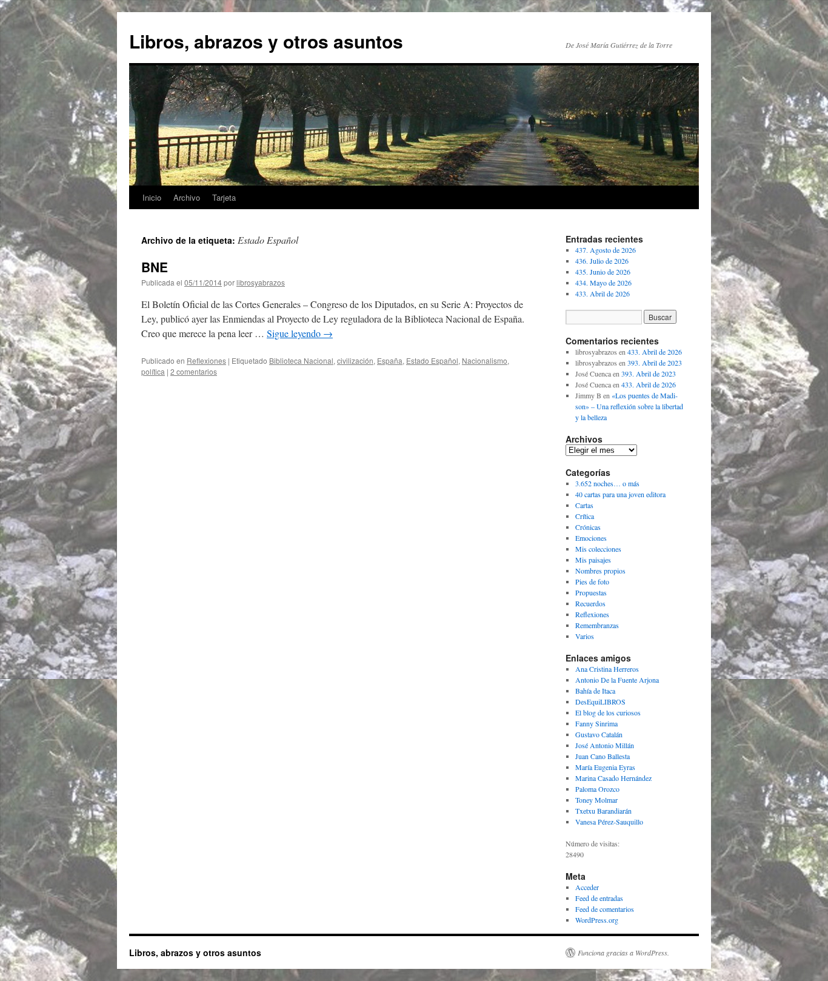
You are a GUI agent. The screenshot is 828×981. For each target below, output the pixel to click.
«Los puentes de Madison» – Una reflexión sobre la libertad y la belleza (629, 406)
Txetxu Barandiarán (603, 810)
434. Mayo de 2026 (603, 282)
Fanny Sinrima (596, 723)
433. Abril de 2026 (602, 293)
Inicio (151, 197)
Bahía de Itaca (595, 690)
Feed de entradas (599, 898)
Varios (584, 636)
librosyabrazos (260, 282)
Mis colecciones (598, 549)
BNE (154, 267)
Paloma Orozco (597, 789)
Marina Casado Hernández (613, 778)
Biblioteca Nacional (301, 360)
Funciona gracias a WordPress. (623, 952)
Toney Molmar (596, 800)
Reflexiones (206, 360)
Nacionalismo (484, 360)
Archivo (186, 197)
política (153, 371)
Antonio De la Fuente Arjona (617, 680)
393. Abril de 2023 (654, 362)
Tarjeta (224, 197)
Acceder (587, 887)
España (389, 360)
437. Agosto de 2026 (605, 250)
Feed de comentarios (604, 909)
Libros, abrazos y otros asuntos (266, 41)
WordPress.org (596, 920)
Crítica (584, 516)
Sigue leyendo (300, 333)
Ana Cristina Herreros (607, 669)
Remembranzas (597, 625)
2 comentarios (193, 371)
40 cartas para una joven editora (620, 494)
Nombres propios (600, 570)
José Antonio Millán (604, 745)
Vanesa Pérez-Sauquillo (609, 821)
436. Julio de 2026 (602, 261)
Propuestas (591, 592)
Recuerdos (590, 603)
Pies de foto (592, 581)
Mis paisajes (593, 559)
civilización (355, 360)
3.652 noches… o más (607, 483)
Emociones (591, 538)
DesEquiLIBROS (600, 701)
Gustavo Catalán (599, 734)
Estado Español (432, 360)
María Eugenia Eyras (605, 767)
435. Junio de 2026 (602, 271)
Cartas (584, 505)
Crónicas (588, 527)
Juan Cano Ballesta (602, 756)
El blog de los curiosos (608, 712)
